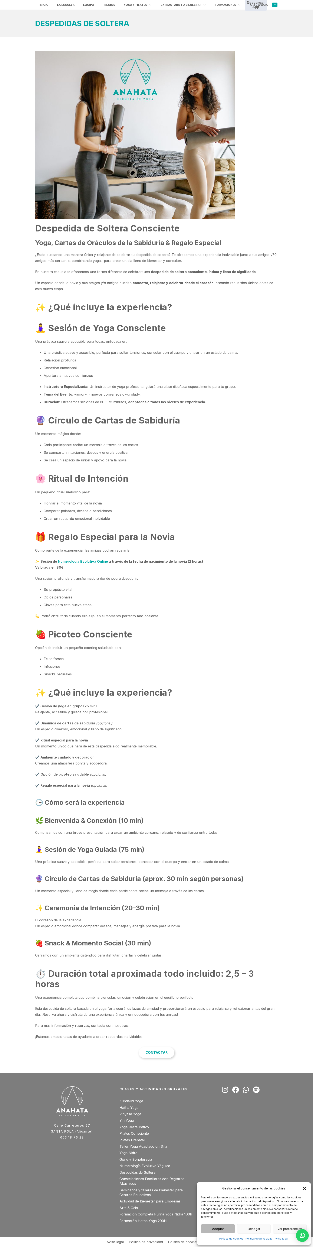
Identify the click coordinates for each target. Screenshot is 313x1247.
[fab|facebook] (235, 1089)
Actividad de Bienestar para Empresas (150, 1201)
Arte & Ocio (128, 1208)
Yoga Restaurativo (134, 1127)
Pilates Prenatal (132, 1140)
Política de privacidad (259, 1238)
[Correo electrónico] (275, 5)
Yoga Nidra (128, 1153)
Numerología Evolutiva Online (83, 561)
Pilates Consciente (134, 1133)
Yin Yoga (126, 1120)
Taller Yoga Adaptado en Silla (143, 1146)
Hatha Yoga (128, 1107)
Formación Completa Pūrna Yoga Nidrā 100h (155, 1214)
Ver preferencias (289, 1229)
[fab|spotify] (256, 1089)
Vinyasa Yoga (130, 1114)
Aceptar (218, 1229)
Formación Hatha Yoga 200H (143, 1221)
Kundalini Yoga (131, 1101)
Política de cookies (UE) (187, 1242)
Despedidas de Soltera (137, 1172)
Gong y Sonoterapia (135, 1159)
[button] (304, 1188)
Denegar (254, 1229)
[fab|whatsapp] (246, 1089)
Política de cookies (231, 1238)
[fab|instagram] (225, 1089)
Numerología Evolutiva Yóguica (144, 1166)
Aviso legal (281, 1238)
